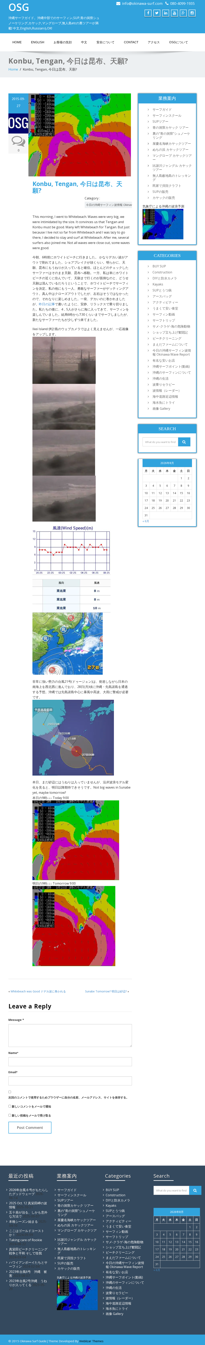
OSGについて (178, 42)
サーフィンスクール (167, 115)
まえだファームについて (170, 344)
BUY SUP (159, 266)
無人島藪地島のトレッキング (172, 178)
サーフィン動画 (164, 314)
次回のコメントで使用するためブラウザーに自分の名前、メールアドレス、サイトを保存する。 (68, 1097)
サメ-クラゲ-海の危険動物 (171, 326)
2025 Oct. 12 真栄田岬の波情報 (28, 1205)
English (37, 42)
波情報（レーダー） (167, 390)
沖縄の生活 (161, 378)
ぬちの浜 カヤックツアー (171, 150)
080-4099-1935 (182, 3)
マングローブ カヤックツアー (172, 158)
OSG (18, 7)
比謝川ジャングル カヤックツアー (172, 168)
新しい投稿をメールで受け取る (31, 1115)
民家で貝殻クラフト (167, 186)
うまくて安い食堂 (165, 308)
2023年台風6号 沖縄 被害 (28, 1273)
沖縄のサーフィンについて (172, 372)
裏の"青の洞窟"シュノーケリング (171, 135)
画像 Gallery (161, 409)
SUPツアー (160, 121)
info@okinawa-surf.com (142, 3)
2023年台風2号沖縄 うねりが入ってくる (28, 1283)
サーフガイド (162, 109)
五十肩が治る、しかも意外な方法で (28, 1214)
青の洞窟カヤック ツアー (171, 127)
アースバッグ (162, 296)
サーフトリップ (164, 320)
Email (12, 1072)
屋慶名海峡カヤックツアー (172, 144)
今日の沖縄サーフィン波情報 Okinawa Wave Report (119, 205)
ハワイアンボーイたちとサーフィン (28, 1264)
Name (13, 1053)
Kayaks (158, 284)
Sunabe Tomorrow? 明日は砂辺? (106, 991)
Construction (162, 272)
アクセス (154, 42)
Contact (131, 42)
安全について (105, 42)
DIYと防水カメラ (165, 278)
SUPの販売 (160, 192)
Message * (16, 1020)
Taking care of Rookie (25, 1240)
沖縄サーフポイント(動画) (171, 366)
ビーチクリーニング (167, 338)
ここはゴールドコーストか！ (26, 1233)
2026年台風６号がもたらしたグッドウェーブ (28, 1192)
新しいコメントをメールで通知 (31, 1106)
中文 (84, 42)
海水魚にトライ (164, 402)
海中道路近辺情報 (165, 396)
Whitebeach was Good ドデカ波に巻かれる (38, 991)
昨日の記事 (47, 304)
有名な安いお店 (164, 360)
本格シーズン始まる (23, 1221)
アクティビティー (165, 302)
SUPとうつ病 (162, 290)
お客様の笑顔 (63, 42)
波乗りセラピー (164, 384)
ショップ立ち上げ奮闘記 (170, 332)
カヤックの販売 (164, 198)
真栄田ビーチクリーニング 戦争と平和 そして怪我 (28, 1251)
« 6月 (146, 521)
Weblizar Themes (91, 1341)
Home (17, 42)
